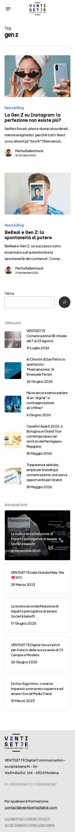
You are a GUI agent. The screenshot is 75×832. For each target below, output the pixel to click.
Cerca (9, 293)
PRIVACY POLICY (39, 819)
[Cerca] (64, 302)
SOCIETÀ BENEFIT (16, 825)
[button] (8, 9)
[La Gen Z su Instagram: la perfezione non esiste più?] (38, 76)
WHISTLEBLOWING (42, 825)
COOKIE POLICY (15, 819)
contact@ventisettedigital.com (31, 807)
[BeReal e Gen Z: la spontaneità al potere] (38, 193)
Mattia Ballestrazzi (29, 151)
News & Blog (14, 107)
